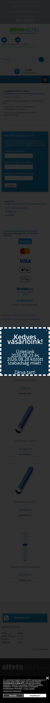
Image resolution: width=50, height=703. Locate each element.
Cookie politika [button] (29, 689)
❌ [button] (47, 678)
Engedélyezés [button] (35, 695)
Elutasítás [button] (13, 695)
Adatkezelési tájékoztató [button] (12, 691)
